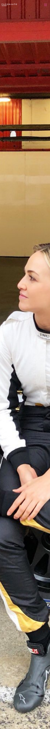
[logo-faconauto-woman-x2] (9, 5)
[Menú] (45, 5)
